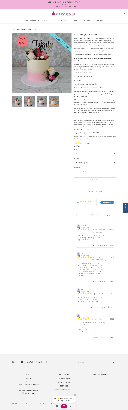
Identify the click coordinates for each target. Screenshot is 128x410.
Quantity (77, 168)
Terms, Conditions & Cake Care (28, 384)
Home (13, 29)
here (83, 43)
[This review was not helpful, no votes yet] (112, 245)
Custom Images (60, 21)
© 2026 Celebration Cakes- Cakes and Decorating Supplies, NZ (28, 404)
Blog (28, 387)
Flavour (76, 159)
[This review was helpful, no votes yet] (108, 245)
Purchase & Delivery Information (28, 390)
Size (75, 150)
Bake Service (75, 21)
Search (28, 378)
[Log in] (118, 13)
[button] (17, 101)
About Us (87, 21)
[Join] (113, 362)
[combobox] (84, 214)
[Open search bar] (114, 14)
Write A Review (107, 202)
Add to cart (95, 179)
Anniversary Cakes (21, 29)
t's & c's (86, 137)
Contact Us (99, 21)
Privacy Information (28, 393)
